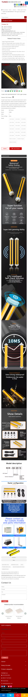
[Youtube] (23, 4)
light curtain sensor (5, 564)
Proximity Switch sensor (6, 566)
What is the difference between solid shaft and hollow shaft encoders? (14, 44)
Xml (10, 690)
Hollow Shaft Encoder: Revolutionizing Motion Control (13, 54)
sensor (22, 564)
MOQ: (2, 114)
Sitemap (7, 690)
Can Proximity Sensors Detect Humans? (10, 46)
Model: (2, 110)
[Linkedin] (19, 4)
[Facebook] (15, 4)
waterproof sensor (5, 569)
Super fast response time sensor (18, 566)
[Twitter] (21, 4)
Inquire (5, 148)
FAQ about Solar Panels (7, 53)
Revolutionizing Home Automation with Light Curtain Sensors (14, 59)
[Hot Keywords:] (25, 17)
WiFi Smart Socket (6, 49)
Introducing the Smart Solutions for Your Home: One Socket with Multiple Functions (14, 51)
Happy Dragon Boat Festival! (8, 41)
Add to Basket (16, 148)
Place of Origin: (4, 116)
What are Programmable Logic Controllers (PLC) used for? (14, 43)
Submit (4, 601)
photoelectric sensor (14, 564)
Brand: (2, 112)
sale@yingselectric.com (21, 6)
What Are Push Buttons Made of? (9, 48)
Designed (13, 692)
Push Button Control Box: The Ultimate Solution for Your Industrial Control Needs (14, 56)
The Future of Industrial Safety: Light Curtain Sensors (13, 58)
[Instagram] (25, 4)
